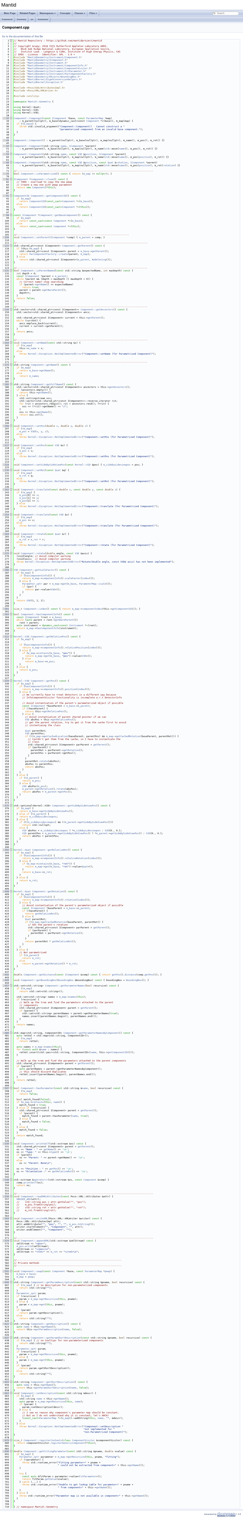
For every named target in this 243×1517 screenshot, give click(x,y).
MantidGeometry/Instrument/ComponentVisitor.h (59, 68)
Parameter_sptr (32, 583)
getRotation (71, 750)
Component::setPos (33, 426)
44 (5, 140)
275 (5, 553)
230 (5, 470)
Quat (110, 162)
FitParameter (87, 1476)
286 (5, 570)
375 (5, 805)
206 (5, 426)
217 (5, 445)
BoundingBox (65, 980)
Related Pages (27, 13)
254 (5, 514)
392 (5, 850)
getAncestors (117, 387)
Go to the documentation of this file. (22, 36)
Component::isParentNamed (38, 270)
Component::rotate (33, 534)
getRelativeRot (45, 913)
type (53, 1152)
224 (5, 464)
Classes (79, 13)
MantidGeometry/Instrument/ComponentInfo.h (57, 65)
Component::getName (43, 364)
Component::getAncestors (97, 309)
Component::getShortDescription (52, 1382)
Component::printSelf (35, 1143)
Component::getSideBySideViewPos (74, 805)
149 (5, 309)
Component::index (35, 609)
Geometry (21, 19)
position (90, 154)
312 (5, 636)
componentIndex (92, 609)
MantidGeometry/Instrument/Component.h (54, 57)
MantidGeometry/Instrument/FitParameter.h (56, 71)
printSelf (30, 1182)
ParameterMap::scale (92, 583)
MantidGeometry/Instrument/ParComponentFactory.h (61, 74)
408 (5, 891)
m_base (28, 123)
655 (5, 1382)
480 (5, 1033)
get (64, 583)
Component (92, 121)
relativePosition (76, 647)
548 (5, 1179)
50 (5, 146)
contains (43, 653)
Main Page (9, 13)
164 (5, 342)
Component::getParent (76, 245)
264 (5, 534)
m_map (87, 173)
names (72, 997)
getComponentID (122, 609)
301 (5, 609)
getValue (50, 1479)
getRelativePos (54, 711)
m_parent (85, 237)
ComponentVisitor (83, 1440)
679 (5, 1440)
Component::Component (28, 118)
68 (5, 162)
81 (5, 179)
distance (130, 974)
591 (5, 1271)
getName (41, 284)
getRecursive (49, 1299)
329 (5, 680)
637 (5, 1337)
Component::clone (42, 179)
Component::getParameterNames (65, 985)
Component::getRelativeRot (50, 850)
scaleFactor (73, 578)
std (107, 148)
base (32, 1274)
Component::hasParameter (37, 1088)
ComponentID (21, 195)
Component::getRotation (48, 891)
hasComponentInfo (36, 575)
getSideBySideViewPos (55, 811)
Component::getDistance (39, 974)
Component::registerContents (43, 1440)
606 (5, 1282)
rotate (43, 761)
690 (5, 1451)
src (32, 19)
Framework (7, 19)
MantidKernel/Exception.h (45, 82)
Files (92, 13)
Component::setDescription (38, 1393)
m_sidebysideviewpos (116, 464)
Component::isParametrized (38, 173)
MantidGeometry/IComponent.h (47, 60)
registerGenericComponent (68, 1443)
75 (5, 173)
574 (5, 1240)
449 (5, 980)
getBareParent (53, 290)
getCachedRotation (128, 736)
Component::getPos (43, 680)
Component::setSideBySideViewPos (43, 464)
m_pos (23, 431)
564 (5, 1218)
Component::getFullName (46, 384)
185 (5, 384)
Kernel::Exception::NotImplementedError (55, 353)
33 (5, 118)
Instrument (43, 19)
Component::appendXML (35, 1240)
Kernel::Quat (22, 850)
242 (5, 489)
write (28, 1246)
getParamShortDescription (52, 1387)
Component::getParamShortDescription (56, 1337)
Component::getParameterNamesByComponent (91, 1033)
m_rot (23, 475)
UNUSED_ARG (24, 1199)
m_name (32, 348)
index (85, 578)
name (63, 146)
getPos (63, 791)
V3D (80, 154)
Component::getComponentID (48, 195)
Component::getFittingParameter (45, 1451)
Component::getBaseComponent (58, 215)
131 (5, 270)
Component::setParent (35, 237)
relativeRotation (76, 858)
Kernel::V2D (83, 464)
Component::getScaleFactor (37, 570)
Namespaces (47, 13)
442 (5, 974)
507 (5, 1088)
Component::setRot (33, 470)
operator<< (41, 1179)
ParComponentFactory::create (48, 254)
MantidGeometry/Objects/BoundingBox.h (53, 76)
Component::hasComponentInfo (40, 614)
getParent (98, 251)
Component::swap (31, 1271)
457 (5, 985)
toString (83, 1224)
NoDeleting (99, 259)
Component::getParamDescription (52, 1282)
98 (5, 215)
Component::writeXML (34, 1218)
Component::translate (35, 489)
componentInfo (51, 578)
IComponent (59, 118)
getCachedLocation (56, 736)
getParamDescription (48, 1329)
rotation (122, 162)
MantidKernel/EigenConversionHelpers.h (54, 79)
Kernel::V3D (21, 636)
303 (5, 614)
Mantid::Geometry (39, 101)
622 (5, 1324)
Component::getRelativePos (48, 636)
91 (5, 195)
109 (5, 237)
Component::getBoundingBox (38, 980)
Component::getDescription (48, 1324)
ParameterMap (94, 118)
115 (5, 245)
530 (5, 1143)
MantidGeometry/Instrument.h (47, 62)
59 (5, 154)
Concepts (65, 13)
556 (5, 1196)
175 (5, 364)
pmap (107, 1271)
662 (5, 1393)
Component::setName (33, 342)
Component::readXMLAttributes (41, 1196)
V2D (24, 830)
